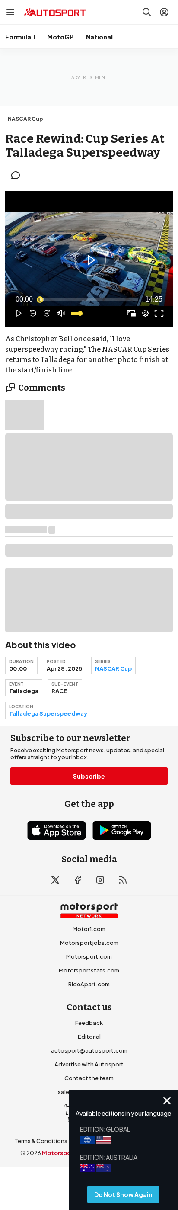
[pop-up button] (145, 313)
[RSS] (122, 880)
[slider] (89, 299)
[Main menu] (10, 12)
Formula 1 (20, 37)
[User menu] (164, 12)
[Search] (147, 12)
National (99, 37)
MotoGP (60, 37)
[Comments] (18, 175)
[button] (90, 260)
